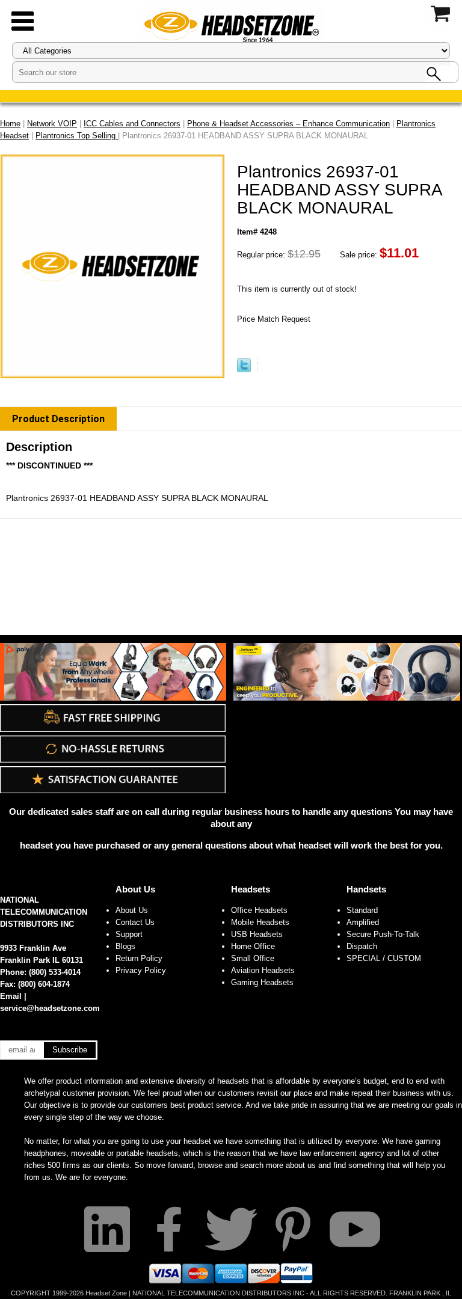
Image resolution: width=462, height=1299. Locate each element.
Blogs (125, 946)
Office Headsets (259, 910)
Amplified (362, 922)
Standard (362, 910)
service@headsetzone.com (50, 1008)
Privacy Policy (141, 970)
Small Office (252, 958)
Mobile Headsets (260, 922)
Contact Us (135, 922)
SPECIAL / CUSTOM (383, 958)
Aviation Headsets (263, 970)
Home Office (253, 946)
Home (10, 123)
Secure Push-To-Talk (382, 934)
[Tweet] (244, 369)
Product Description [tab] (58, 419)
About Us (135, 889)
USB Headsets (257, 934)
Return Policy (139, 958)
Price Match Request (273, 319)
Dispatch (361, 946)
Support (129, 934)
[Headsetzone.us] (231, 25)
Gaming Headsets (262, 982)
